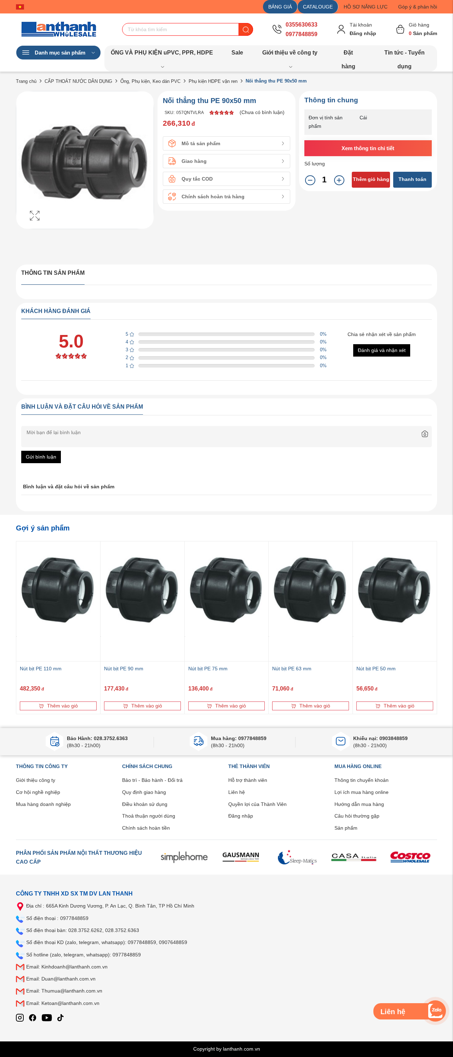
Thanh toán (412, 179)
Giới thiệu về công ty (289, 53)
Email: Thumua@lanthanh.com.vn (64, 991)
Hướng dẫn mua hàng (359, 804)
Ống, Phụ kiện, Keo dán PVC (150, 81)
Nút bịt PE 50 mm (376, 668)
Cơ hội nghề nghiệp (38, 792)
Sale (237, 53)
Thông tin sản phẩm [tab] (53, 273)
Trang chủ (26, 81)
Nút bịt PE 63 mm (291, 668)
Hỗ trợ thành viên (247, 780)
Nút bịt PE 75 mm (208, 668)
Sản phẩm (345, 828)
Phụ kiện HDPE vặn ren (213, 81)
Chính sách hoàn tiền (146, 828)
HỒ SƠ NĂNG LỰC (366, 7)
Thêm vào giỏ (62, 706)
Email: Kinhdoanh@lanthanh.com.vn (67, 967)
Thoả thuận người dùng (148, 816)
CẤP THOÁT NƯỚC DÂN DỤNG (78, 81)
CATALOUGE (318, 7)
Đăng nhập (240, 816)
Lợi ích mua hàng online (361, 792)
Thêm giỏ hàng (371, 179)
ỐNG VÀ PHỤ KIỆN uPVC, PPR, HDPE (162, 53)
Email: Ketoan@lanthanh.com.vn (62, 1003)
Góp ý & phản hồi (417, 7)
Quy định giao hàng (144, 792)
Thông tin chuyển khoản (361, 780)
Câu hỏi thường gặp (356, 816)
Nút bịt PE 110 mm (41, 668)
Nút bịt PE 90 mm (123, 668)
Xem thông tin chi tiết (368, 148)
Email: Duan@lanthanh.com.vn (61, 979)
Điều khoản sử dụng (144, 804)
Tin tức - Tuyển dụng (404, 54)
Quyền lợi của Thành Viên (257, 804)
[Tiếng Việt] (22, 6)
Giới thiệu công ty (35, 780)
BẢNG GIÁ (280, 7)
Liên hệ (236, 792)
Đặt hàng (348, 54)
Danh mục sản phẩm (60, 53)
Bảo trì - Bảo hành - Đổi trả (152, 780)
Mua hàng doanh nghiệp (43, 804)
